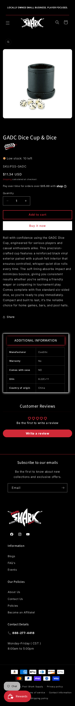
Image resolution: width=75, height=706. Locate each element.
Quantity (8, 193)
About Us (14, 592)
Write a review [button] (37, 433)
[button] (7, 23)
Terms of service (36, 692)
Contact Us (15, 598)
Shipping (7, 179)
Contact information (60, 692)
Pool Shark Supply (32, 686)
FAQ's (11, 562)
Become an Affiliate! (21, 612)
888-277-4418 (23, 633)
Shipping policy (39, 698)
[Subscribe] (63, 487)
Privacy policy (55, 686)
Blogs (11, 556)
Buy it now (37, 226)
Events (12, 569)
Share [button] (11, 316)
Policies (13, 605)
